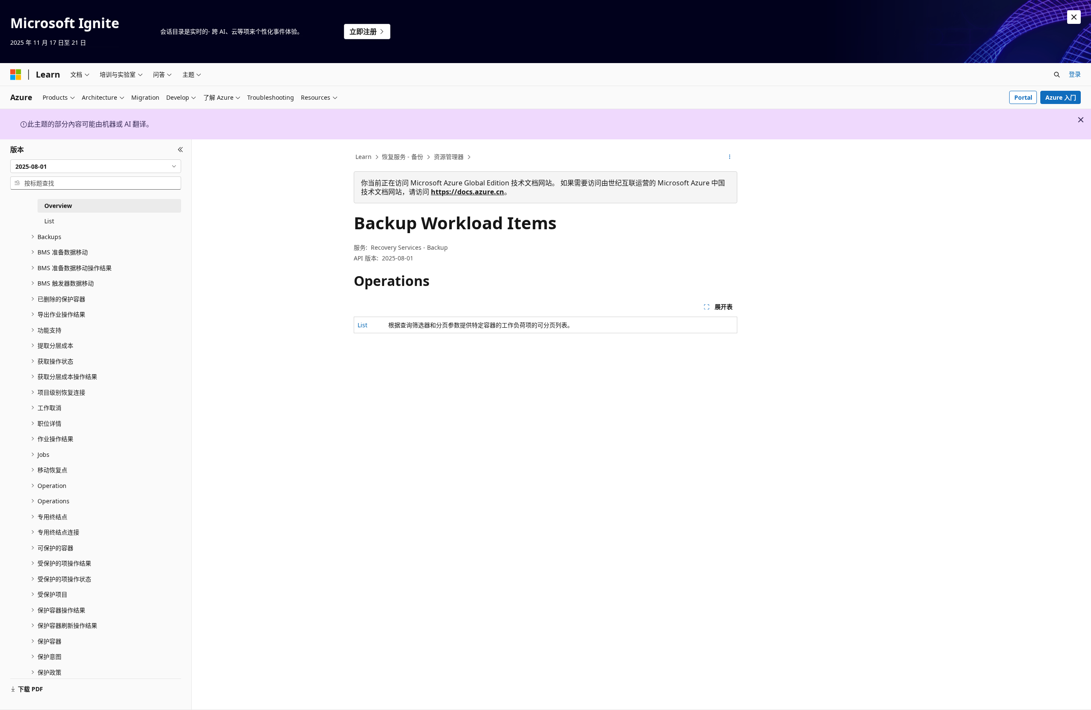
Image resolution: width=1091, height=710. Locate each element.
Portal (1023, 97)
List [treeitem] (49, 221)
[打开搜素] (1056, 74)
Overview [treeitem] (58, 206)
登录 (1075, 74)
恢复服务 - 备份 (402, 157)
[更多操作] (729, 157)
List (362, 325)
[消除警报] (1074, 17)
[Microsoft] (15, 74)
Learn (363, 157)
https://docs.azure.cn (467, 191)
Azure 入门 (1060, 97)
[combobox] (95, 166)
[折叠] (180, 149)
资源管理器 (449, 157)
